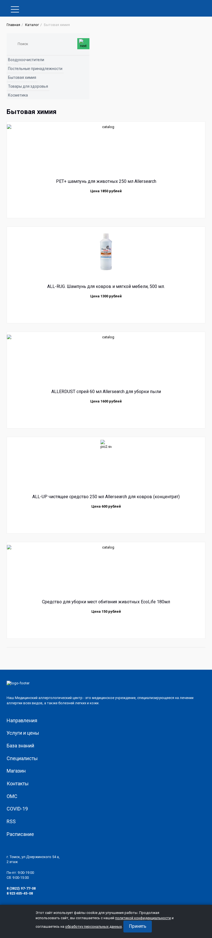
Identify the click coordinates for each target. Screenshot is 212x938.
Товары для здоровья (28, 86)
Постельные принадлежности (35, 68)
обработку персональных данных (93, 926)
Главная (13, 25)
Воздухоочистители (26, 60)
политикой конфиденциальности (143, 918)
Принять (137, 926)
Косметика (18, 95)
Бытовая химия (22, 77)
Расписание (20, 834)
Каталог (32, 25)
